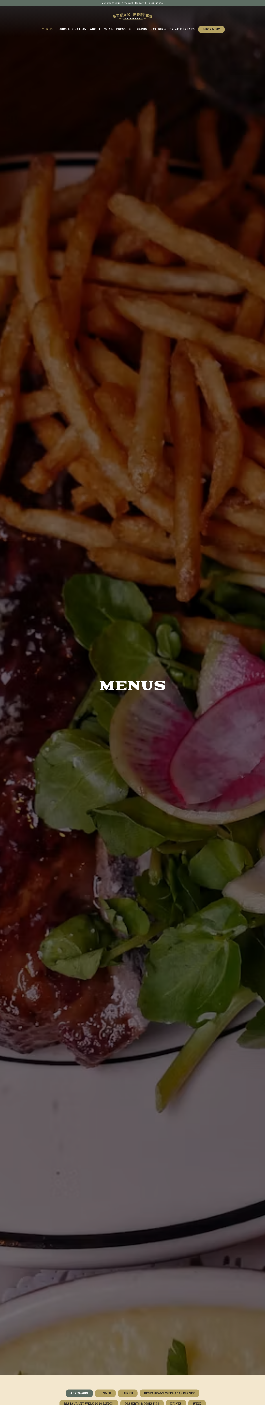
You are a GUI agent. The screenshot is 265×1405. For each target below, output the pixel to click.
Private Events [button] (182, 29)
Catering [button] (158, 29)
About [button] (95, 29)
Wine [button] (108, 29)
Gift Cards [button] (138, 29)
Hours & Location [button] (71, 29)
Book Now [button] (211, 29)
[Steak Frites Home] (132, 16)
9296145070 (156, 2)
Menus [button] (47, 29)
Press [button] (121, 29)
